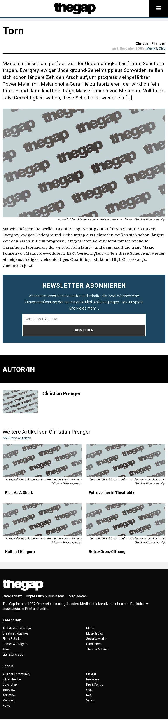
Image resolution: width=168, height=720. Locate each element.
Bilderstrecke (12, 679)
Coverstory (10, 684)
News (6, 705)
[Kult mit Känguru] (42, 519)
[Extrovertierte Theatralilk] (125, 460)
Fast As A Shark (19, 492)
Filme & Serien (12, 638)
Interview (9, 690)
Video (90, 700)
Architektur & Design (17, 628)
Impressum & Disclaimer (45, 596)
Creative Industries (15, 633)
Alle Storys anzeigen (17, 438)
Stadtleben (94, 644)
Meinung (9, 700)
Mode (90, 628)
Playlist (91, 674)
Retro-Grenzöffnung (107, 552)
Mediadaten (77, 596)
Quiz (89, 690)
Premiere (92, 679)
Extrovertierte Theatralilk (111, 492)
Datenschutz (12, 596)
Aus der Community (16, 674)
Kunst (6, 649)
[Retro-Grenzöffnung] (125, 519)
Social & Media (96, 638)
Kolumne (9, 695)
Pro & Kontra (94, 684)
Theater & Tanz (97, 649)
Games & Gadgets (15, 644)
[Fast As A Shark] (42, 460)
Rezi (89, 695)
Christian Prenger (150, 44)
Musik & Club (155, 48)
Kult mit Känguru (20, 552)
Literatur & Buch (14, 654)
